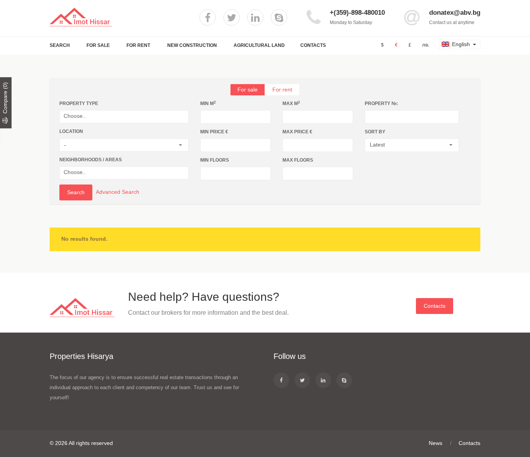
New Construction (192, 45)
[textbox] (126, 116)
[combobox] (124, 116)
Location (71, 131)
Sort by (375, 131)
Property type (78, 103)
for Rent (138, 45)
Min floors (214, 160)
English (460, 44)
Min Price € (214, 131)
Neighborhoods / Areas (90, 159)
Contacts (313, 45)
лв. (425, 45)
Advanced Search (117, 192)
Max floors (297, 160)
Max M (291, 103)
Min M (208, 103)
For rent (282, 89)
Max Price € (297, 131)
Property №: (381, 103)
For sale (247, 89)
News (435, 443)
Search (60, 45)
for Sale (98, 45)
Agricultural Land (259, 45)
